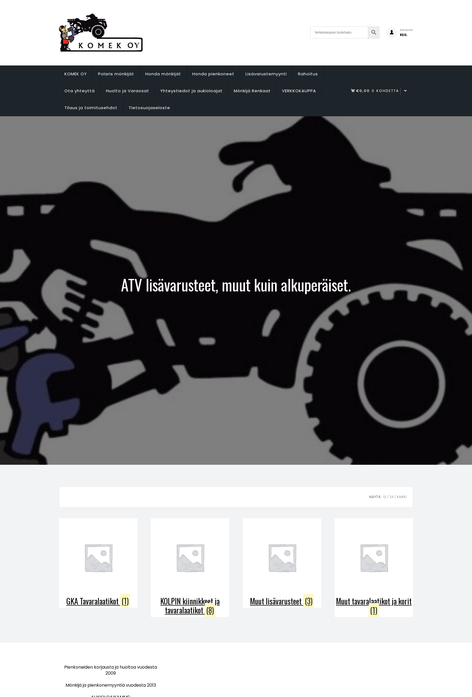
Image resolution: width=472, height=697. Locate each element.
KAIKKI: (402, 497)
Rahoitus (308, 74)
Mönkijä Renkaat (252, 91)
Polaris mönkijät (116, 74)
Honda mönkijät (163, 74)
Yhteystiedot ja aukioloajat (191, 91)
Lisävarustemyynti (266, 74)
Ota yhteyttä (79, 91)
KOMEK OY (75, 74)
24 (392, 497)
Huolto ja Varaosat (127, 91)
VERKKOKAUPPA (299, 91)
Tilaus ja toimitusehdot (90, 108)
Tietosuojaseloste (149, 108)
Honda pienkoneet (213, 74)
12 (384, 497)
